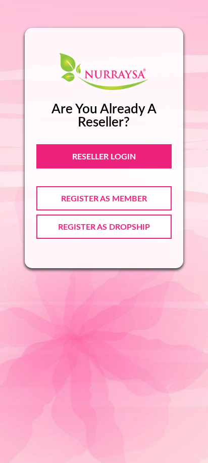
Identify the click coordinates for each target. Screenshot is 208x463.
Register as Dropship (104, 227)
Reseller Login (104, 157)
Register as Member (104, 199)
